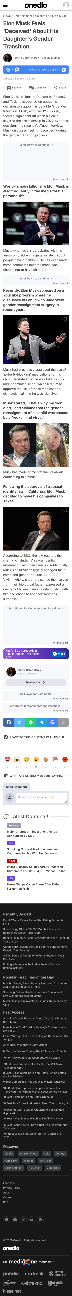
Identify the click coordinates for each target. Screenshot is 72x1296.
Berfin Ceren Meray (38, 57)
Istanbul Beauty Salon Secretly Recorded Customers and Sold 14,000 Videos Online (36, 869)
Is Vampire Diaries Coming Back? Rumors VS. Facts (34, 1051)
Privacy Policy (11, 1187)
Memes (28, 1160)
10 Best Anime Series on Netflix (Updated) (29, 1096)
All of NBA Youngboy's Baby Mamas (25, 1044)
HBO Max (34, 1167)
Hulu (46, 1153)
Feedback (9, 1182)
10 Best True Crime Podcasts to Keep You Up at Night (35, 1103)
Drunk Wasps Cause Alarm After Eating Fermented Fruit (34, 886)
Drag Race (53, 1167)
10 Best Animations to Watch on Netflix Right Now (33, 1118)
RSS (5, 1202)
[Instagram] (6, 1219)
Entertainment (23, 15)
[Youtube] (31, 1219)
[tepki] (7, 759)
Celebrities (42, 15)
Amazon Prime (28, 1153)
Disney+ (61, 1153)
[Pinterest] (40, 1219)
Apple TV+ (11, 1160)
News (7, 15)
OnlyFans (45, 1160)
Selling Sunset (13, 1167)
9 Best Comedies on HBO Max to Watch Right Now (34, 1081)
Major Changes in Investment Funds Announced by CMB (32, 833)
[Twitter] (23, 1219)
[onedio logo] (33, 1248)
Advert (7, 1192)
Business (14, 825)
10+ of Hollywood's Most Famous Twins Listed (31, 1057)
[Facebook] (15, 1219)
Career (7, 1197)
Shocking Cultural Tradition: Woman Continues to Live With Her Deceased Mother (32, 851)
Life (11, 843)
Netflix (9, 1153)
